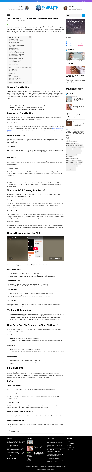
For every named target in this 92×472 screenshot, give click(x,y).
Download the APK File (15, 61)
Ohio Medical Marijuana (70, 160)
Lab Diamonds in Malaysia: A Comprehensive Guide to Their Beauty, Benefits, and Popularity (78, 132)
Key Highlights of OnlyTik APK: (17, 40)
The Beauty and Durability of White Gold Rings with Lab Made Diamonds (78, 124)
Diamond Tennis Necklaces (71, 150)
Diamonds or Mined (77, 149)
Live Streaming (14, 46)
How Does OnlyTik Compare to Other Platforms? (20, 67)
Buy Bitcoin (76, 143)
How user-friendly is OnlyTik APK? (18, 82)
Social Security (74, 166)
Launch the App (14, 64)
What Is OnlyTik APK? (13, 39)
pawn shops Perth (69, 162)
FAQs (10, 75)
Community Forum (70, 447)
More (73, 104)
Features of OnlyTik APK (14, 42)
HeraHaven (68, 154)
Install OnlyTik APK (15, 63)
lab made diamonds (70, 156)
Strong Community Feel (16, 55)
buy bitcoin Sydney (70, 145)
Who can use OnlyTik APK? (16, 78)
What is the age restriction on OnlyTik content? (20, 81)
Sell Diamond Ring (69, 164)
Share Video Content (15, 43)
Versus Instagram (14, 69)
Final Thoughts (12, 73)
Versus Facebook (14, 72)
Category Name (70, 49)
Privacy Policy (70, 449)
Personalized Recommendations (17, 45)
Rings (76, 162)
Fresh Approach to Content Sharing (18, 54)
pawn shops (79, 160)
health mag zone (77, 152)
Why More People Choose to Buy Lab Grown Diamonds (75, 76)
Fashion (73, 121)
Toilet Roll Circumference (71, 169)
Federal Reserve (69, 152)
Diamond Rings (69, 149)
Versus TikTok (14, 70)
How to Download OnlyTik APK (16, 58)
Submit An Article (70, 443)
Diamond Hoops (80, 147)
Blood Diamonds (69, 143)
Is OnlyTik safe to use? (15, 79)
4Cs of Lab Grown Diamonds (71, 141)
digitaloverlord (14, 20)
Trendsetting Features (15, 57)
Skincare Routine (77, 164)
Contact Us (69, 441)
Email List (79, 150)
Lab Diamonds (74, 154)
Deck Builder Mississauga (71, 147)
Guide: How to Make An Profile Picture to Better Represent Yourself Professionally (75, 62)
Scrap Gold (80, 162)
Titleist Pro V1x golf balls (70, 167)
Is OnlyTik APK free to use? (16, 76)
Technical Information (14, 66)
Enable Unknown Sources (16, 60)
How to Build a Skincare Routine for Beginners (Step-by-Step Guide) (74, 89)
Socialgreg (68, 166)
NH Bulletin (45, 469)
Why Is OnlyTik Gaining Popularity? (17, 52)
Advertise (69, 445)
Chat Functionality (15, 48)
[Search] (83, 15)
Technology (74, 96)
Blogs (9, 15)
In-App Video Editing (15, 49)
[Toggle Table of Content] (29, 37)
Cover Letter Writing (78, 145)
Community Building (15, 51)
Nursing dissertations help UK (72, 158)
